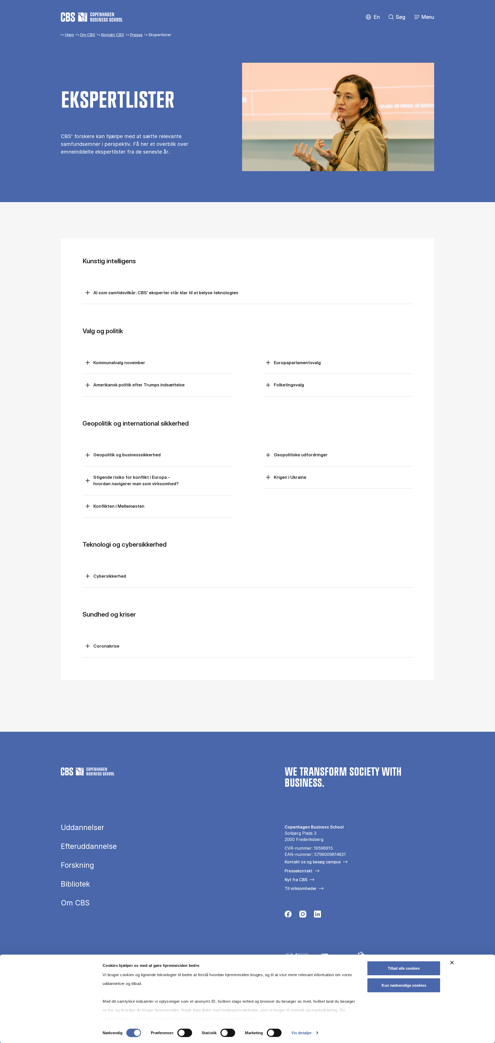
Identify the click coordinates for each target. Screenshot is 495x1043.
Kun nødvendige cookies (404, 985)
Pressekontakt (298, 870)
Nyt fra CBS (296, 879)
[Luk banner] (452, 963)
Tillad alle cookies (404, 968)
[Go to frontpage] (92, 17)
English (373, 17)
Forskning (77, 865)
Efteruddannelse (89, 846)
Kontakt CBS (112, 34)
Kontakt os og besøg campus (313, 861)
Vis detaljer (301, 1033)
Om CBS (87, 34)
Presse (136, 34)
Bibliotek (75, 884)
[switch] (184, 1033)
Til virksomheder (301, 888)
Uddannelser (82, 827)
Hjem (69, 34)
